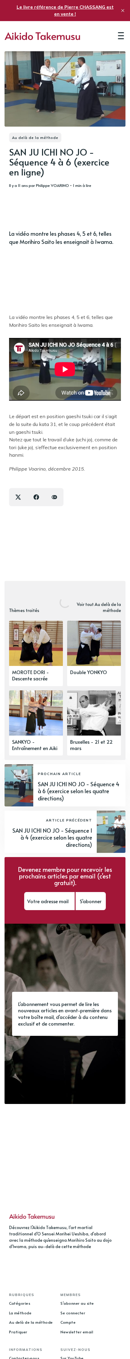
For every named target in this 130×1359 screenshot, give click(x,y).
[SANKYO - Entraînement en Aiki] (36, 723)
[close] (123, 10)
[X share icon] (18, 497)
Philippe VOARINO (52, 185)
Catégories (19, 1303)
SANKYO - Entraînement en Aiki (34, 744)
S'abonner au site (77, 1303)
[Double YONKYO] (94, 653)
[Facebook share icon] (36, 497)
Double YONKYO (88, 672)
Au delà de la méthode (35, 137)
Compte (68, 1322)
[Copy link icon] (54, 497)
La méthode (20, 1313)
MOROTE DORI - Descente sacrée (30, 675)
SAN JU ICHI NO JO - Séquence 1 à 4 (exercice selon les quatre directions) (52, 837)
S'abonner (91, 901)
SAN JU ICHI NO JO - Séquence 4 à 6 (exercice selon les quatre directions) (78, 791)
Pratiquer (18, 1332)
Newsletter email (76, 1332)
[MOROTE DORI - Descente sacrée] (36, 653)
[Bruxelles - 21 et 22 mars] (94, 723)
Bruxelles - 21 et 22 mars (91, 744)
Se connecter (72, 1313)
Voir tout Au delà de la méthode (99, 607)
